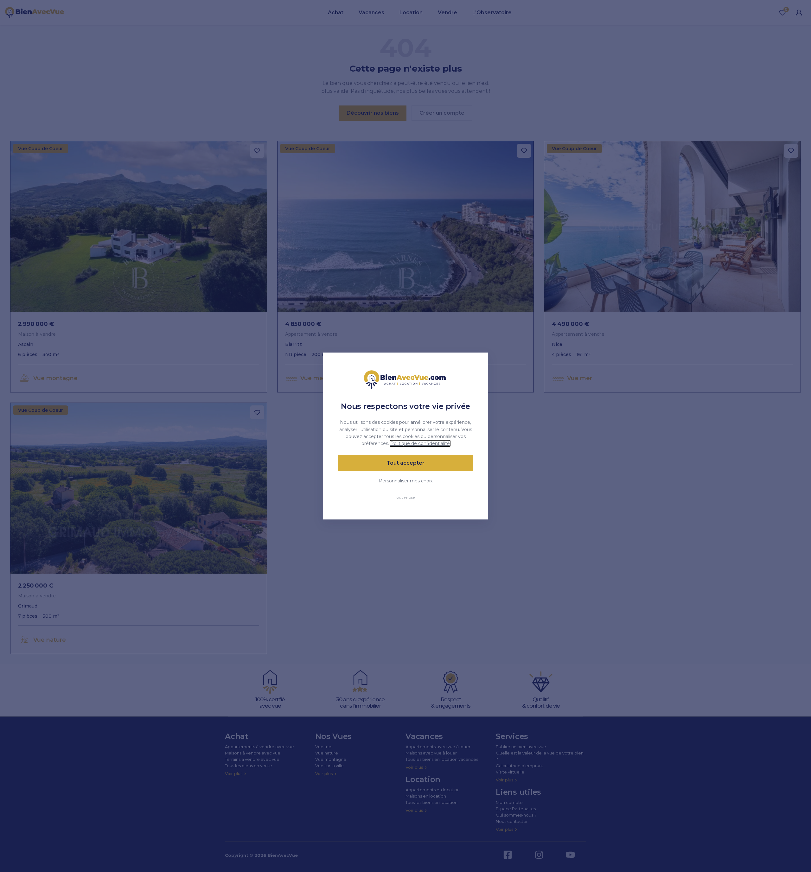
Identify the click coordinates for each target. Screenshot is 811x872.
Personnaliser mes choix (405, 481)
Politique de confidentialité (420, 443)
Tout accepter (405, 463)
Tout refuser (405, 497)
